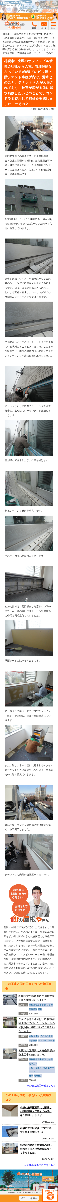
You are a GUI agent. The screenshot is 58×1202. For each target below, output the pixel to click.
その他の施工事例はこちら (41, 1085)
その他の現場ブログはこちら (40, 1165)
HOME (6, 34)
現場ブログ (20, 34)
